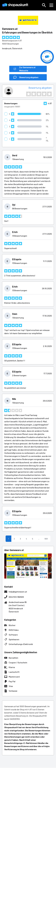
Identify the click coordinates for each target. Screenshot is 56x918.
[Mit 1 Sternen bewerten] (28, 94)
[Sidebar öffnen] (51, 5)
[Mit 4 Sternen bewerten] (44, 94)
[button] (44, 5)
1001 (46, 539)
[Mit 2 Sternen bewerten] (33, 94)
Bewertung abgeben (40, 87)
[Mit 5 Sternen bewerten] (49, 94)
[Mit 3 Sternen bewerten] (39, 94)
